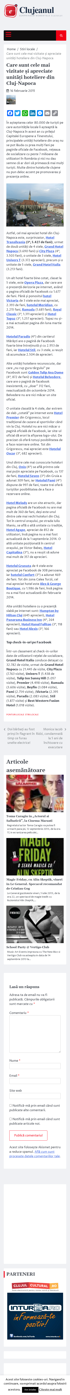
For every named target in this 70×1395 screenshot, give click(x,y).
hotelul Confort (23, 575)
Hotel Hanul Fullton (36, 624)
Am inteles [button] (30, 1389)
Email (14, 1076)
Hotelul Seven (28, 476)
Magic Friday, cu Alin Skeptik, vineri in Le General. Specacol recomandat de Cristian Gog (34, 884)
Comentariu (19, 1013)
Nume (14, 1061)
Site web (15, 1091)
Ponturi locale (15, 714)
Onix (22, 467)
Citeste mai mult (50, 1389)
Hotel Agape (15, 530)
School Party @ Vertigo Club (27, 947)
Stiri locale (32, 714)
